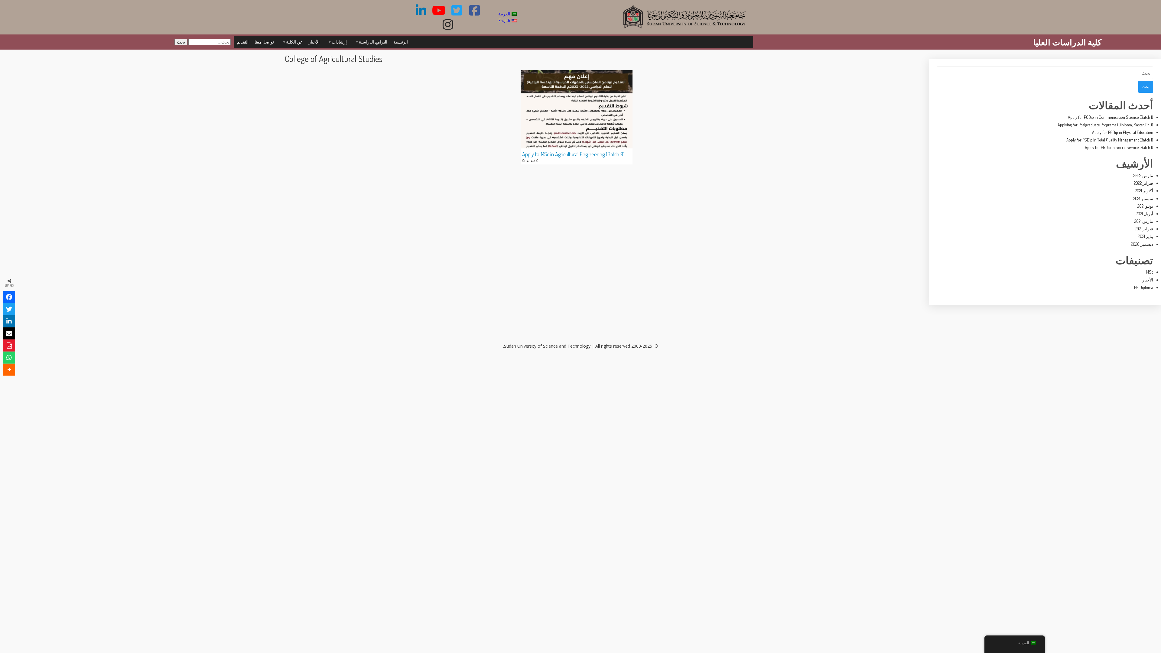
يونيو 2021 (1145, 206)
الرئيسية (400, 41)
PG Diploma (1143, 287)
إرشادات (339, 41)
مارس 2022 (1143, 175)
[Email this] (9, 333)
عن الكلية (294, 41)
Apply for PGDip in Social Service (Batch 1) (1119, 147)
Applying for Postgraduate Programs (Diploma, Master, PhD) (1105, 124)
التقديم (243, 41)
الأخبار (314, 41)
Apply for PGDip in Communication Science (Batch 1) (1110, 117)
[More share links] (9, 370)
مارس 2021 (1143, 221)
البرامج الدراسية (373, 41)
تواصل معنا (264, 41)
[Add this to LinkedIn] (9, 321)
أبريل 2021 (1144, 213)
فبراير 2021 (1144, 228)
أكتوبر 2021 (1144, 190)
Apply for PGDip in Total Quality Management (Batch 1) (1109, 139)
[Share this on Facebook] (9, 297)
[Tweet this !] (9, 309)
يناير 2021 (1145, 236)
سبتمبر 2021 (1143, 198)
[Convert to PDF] (9, 345)
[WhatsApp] (9, 358)
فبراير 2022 (1143, 183)
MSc (1149, 272)
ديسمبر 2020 (1142, 244)
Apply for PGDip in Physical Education (1122, 132)
